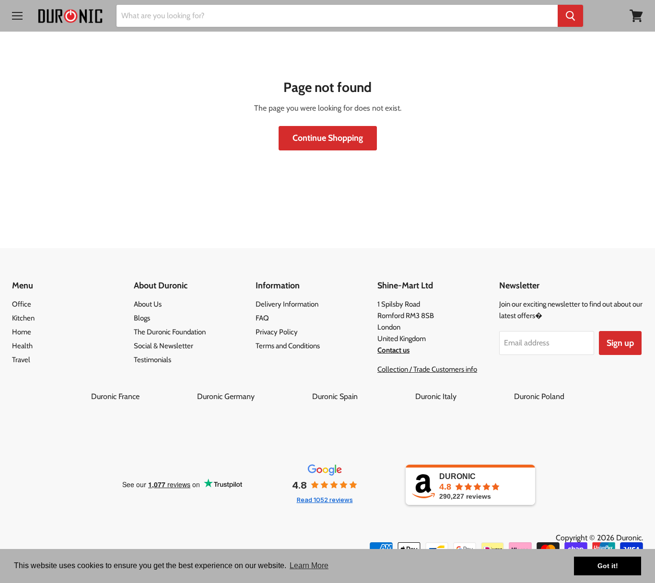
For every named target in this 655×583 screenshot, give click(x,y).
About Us (148, 304)
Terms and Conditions (288, 346)
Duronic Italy (463, 396)
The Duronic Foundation (170, 332)
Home (21, 332)
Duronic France (143, 396)
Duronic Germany (253, 396)
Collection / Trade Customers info (427, 369)
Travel (21, 359)
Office (21, 304)
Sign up (620, 343)
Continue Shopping (327, 138)
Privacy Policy (277, 332)
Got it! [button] (607, 566)
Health (22, 346)
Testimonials (152, 359)
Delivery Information (287, 304)
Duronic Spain (362, 396)
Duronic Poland (539, 396)
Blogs (142, 318)
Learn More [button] (309, 565)
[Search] (570, 16)
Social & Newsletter (163, 346)
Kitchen (23, 318)
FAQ (262, 318)
